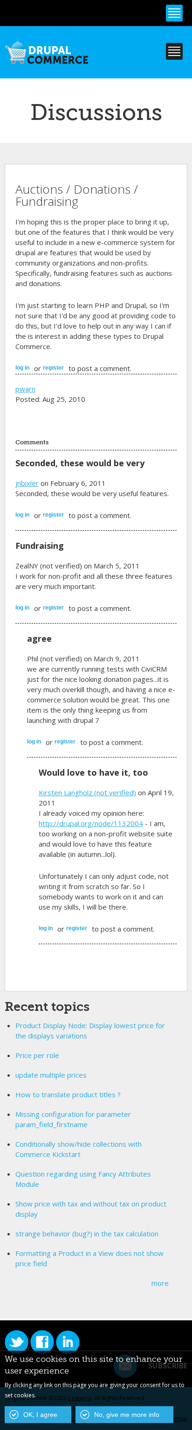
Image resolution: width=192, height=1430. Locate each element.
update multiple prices (51, 1075)
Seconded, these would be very (79, 463)
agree (39, 638)
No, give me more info (126, 1414)
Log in (22, 368)
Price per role (37, 1055)
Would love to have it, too (93, 772)
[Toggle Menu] (174, 13)
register (53, 368)
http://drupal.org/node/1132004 (91, 823)
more (160, 1283)
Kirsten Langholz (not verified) (87, 792)
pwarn (25, 388)
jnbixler (27, 483)
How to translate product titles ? (68, 1094)
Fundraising (39, 545)
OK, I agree (40, 1414)
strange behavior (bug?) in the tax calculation (86, 1233)
